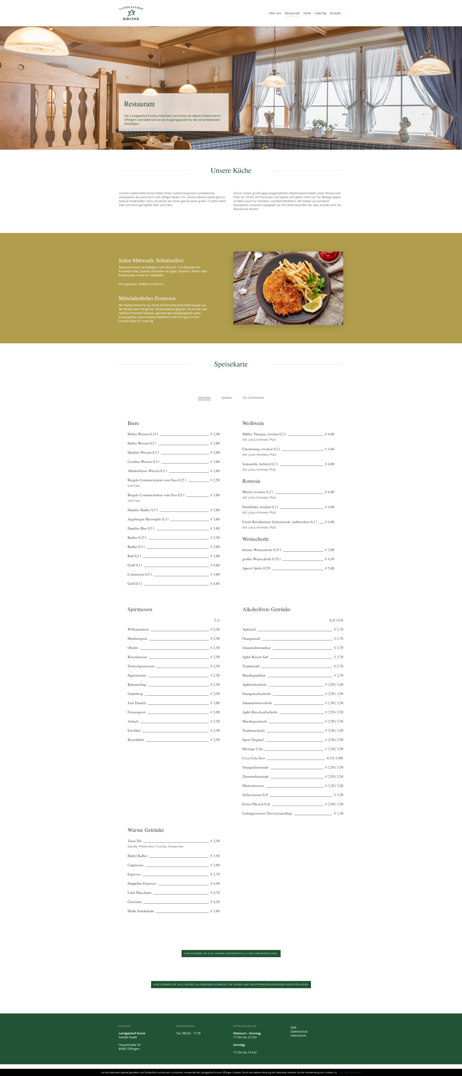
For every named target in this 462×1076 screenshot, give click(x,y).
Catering (320, 13)
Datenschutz (299, 1031)
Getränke (204, 398)
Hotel (307, 13)
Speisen (226, 398)
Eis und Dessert (253, 398)
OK (341, 1072)
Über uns (275, 13)
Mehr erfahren (353, 1072)
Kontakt (335, 13)
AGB (293, 1027)
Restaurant (292, 13)
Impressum (298, 1035)
